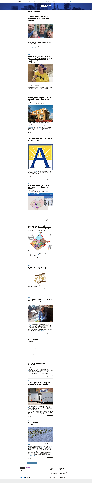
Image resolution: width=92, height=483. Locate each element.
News (28, 95)
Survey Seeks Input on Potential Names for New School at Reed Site (39, 99)
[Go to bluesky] (29, 477)
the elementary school (46, 124)
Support (53, 1)
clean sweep (43, 443)
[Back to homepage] (20, 1)
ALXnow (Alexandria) (62, 469)
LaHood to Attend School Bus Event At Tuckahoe (38, 364)
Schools (29, 183)
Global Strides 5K (31, 288)
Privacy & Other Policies (53, 473)
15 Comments (50, 333)
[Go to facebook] (22, 477)
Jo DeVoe (30, 102)
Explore (38, 1)
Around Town (30, 14)
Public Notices (48, 1)
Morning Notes (33, 339)
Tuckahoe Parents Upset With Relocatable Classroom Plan (39, 383)
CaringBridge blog (33, 47)
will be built (35, 175)
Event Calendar (52, 472)
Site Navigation (52, 477)
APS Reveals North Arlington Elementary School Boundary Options (38, 187)
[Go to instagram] (24, 477)
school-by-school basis (39, 254)
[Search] (73, 1)
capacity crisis (29, 407)
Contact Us (51, 469)
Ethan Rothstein (31, 190)
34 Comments (50, 458)
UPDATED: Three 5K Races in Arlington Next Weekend (38, 268)
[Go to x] (20, 477)
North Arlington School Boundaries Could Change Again (39, 227)
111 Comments (50, 416)
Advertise (29, 1)
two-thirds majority (43, 447)
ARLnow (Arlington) (62, 468)
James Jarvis (31, 61)
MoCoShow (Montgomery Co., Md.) (64, 472)
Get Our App (69, 1)
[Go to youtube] (25, 477)
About (24, 1)
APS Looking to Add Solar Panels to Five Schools (40, 139)
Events (29, 265)
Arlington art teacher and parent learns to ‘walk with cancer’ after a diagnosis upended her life (40, 58)
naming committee (30, 127)
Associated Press (32, 455)
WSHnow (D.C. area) (62, 477)
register (38, 348)
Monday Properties (37, 323)
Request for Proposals (34, 171)
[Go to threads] (27, 477)
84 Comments (50, 132)
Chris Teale (30, 142)
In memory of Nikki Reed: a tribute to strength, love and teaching (38, 18)
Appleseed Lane (43, 330)
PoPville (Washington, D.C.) (63, 473)
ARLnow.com (31, 270)
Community (34, 1)
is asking (40, 127)
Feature (29, 297)
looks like (29, 444)
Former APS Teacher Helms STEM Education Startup (40, 300)
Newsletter (43, 1)
